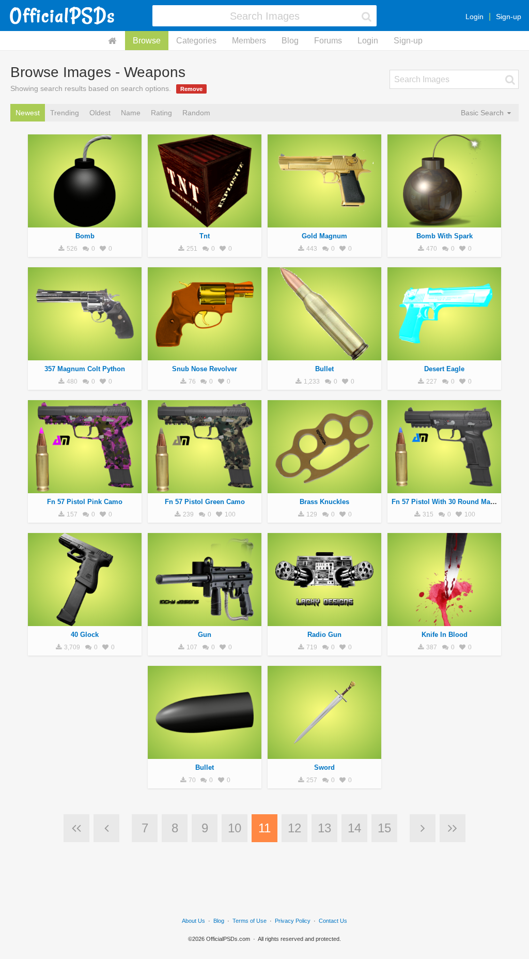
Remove (191, 89)
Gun (204, 634)
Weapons (84, 222)
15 (384, 828)
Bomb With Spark (444, 236)
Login (474, 16)
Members (249, 40)
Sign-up (508, 16)
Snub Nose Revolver (204, 369)
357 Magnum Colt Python (84, 369)
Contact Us (333, 921)
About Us (193, 921)
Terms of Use (249, 921)
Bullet (324, 369)
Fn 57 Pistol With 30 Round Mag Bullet (453, 502)
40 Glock (85, 634)
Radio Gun (324, 634)
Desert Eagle (444, 369)
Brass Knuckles (324, 502)
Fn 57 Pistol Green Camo (205, 502)
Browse (147, 40)
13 (324, 828)
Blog (290, 40)
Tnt (204, 236)
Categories (196, 40)
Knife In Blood (445, 634)
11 (264, 828)
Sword (324, 767)
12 (294, 828)
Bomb (85, 236)
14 (354, 828)
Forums (328, 40)
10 (234, 828)
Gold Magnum (324, 236)
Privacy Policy (292, 921)
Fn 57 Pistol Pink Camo (84, 502)
